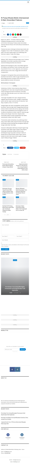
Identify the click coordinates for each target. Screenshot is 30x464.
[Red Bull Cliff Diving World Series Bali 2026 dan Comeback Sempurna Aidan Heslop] (8, 200)
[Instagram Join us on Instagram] (18, 369)
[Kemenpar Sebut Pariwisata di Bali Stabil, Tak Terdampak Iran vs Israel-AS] (21, 200)
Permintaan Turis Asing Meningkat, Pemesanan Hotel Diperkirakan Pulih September (15, 288)
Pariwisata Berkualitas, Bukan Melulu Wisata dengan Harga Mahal (8, 165)
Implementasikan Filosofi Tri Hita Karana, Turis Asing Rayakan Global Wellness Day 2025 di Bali (22, 167)
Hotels (15, 260)
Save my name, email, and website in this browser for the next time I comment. (15, 245)
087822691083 (7, 453)
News (4, 179)
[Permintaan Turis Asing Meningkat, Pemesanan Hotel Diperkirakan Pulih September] (15, 276)
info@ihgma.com (8, 451)
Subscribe (23, 349)
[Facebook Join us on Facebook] (12, 369)
